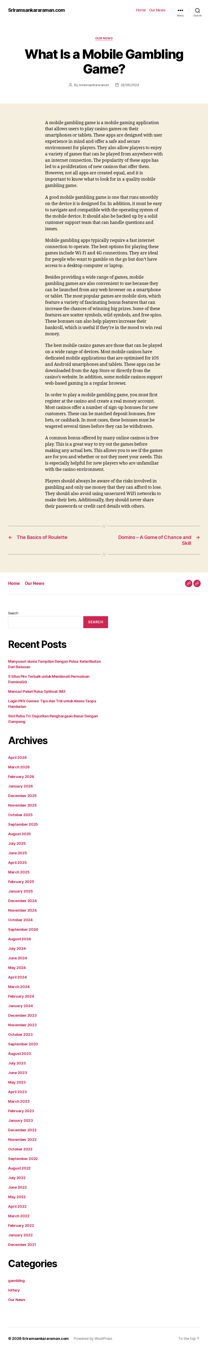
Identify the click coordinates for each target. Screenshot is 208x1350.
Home (141, 10)
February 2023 (21, 1111)
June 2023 (17, 1073)
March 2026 (18, 767)
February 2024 (21, 996)
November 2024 (22, 910)
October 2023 (20, 1034)
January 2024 (20, 1006)
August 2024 (19, 939)
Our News (157, 10)
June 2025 (17, 853)
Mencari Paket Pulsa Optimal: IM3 (36, 691)
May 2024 (17, 968)
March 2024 (18, 987)
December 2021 (22, 1244)
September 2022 (23, 1159)
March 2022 (18, 1216)
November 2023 (22, 1025)
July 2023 (17, 1063)
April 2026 (17, 757)
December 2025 (22, 796)
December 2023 (22, 1015)
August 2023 (19, 1053)
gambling (16, 1280)
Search (13, 613)
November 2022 (22, 1139)
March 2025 (18, 872)
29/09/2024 (130, 85)
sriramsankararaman (94, 85)
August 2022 (19, 1168)
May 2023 (17, 1082)
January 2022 (20, 1235)
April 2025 (17, 862)
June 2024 (17, 958)
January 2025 (20, 891)
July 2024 (17, 948)
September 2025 (23, 824)
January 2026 (20, 786)
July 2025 (17, 843)
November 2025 (22, 805)
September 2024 (23, 929)
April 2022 (17, 1206)
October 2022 (20, 1149)
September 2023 (23, 1044)
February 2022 (21, 1225)
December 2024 (22, 901)
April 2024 (17, 977)
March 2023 (18, 1101)
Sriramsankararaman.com (36, 10)
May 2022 (17, 1197)
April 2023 (17, 1092)
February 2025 (21, 882)
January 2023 (20, 1120)
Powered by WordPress (93, 1338)
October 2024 (20, 920)
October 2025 (20, 815)
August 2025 (19, 834)
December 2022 (22, 1130)
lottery (14, 1290)
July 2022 (17, 1178)
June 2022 (17, 1187)
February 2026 (21, 776)
